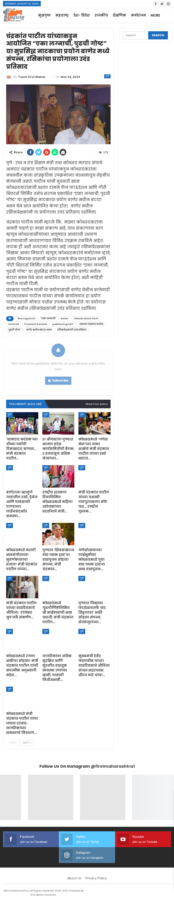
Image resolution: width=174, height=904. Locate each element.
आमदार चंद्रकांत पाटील (91, 324)
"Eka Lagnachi (26, 318)
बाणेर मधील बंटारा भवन (39, 330)
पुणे (107, 76)
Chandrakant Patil (86, 318)
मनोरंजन (138, 15)
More (155, 15)
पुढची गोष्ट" (14, 330)
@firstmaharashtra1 (113, 766)
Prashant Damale (35, 324)
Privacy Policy (96, 878)
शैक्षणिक (119, 15)
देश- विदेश (81, 15)
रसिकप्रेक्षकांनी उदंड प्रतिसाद (72, 330)
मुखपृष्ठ (44, 15)
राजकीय (101, 15)
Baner (64, 318)
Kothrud (13, 324)
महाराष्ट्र (62, 15)
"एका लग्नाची (48, 318)
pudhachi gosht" (63, 324)
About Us (74, 878)
